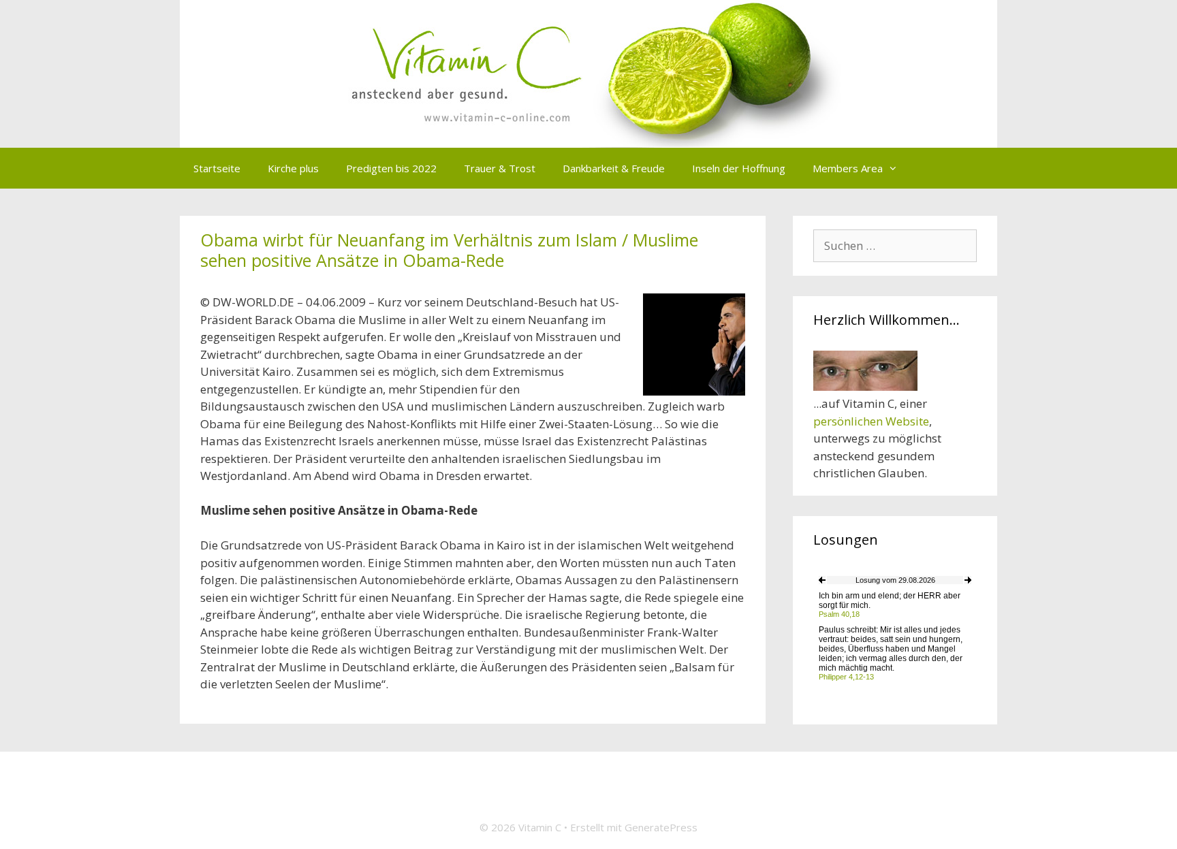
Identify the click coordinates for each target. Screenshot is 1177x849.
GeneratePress (661, 827)
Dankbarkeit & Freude (614, 168)
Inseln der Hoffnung (738, 168)
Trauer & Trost (499, 168)
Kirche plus (293, 168)
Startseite (216, 168)
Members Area (848, 168)
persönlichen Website (871, 421)
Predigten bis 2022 (391, 168)
